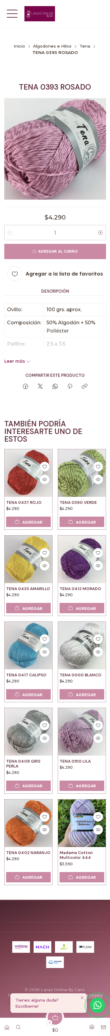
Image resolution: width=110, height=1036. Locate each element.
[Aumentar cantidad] (100, 232)
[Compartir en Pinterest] (70, 386)
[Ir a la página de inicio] (39, 13)
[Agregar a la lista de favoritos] (44, 467)
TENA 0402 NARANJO (28, 852)
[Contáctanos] (103, 1025)
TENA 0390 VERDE (78, 502)
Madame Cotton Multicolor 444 (76, 855)
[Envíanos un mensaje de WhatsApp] (97, 1005)
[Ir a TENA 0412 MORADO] (82, 559)
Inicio (19, 46)
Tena (84, 46)
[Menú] (12, 14)
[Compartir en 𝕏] (40, 386)
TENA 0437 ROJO (24, 502)
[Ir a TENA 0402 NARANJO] (28, 823)
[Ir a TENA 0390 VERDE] (82, 473)
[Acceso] (92, 1025)
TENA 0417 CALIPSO (26, 675)
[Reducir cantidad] (10, 232)
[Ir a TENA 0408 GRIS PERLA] (28, 732)
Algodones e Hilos (52, 46)
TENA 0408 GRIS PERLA (23, 764)
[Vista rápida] (44, 479)
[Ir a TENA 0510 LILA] (82, 732)
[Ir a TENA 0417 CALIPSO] (28, 645)
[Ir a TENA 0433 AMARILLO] (28, 559)
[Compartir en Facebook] (25, 386)
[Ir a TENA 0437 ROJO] (28, 473)
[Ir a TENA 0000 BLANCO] (82, 645)
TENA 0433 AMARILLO (28, 588)
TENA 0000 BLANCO (80, 675)
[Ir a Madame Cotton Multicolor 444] (82, 823)
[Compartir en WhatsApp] (55, 386)
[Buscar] (18, 1025)
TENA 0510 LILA (75, 761)
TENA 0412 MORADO (80, 588)
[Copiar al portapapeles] (84, 386)
